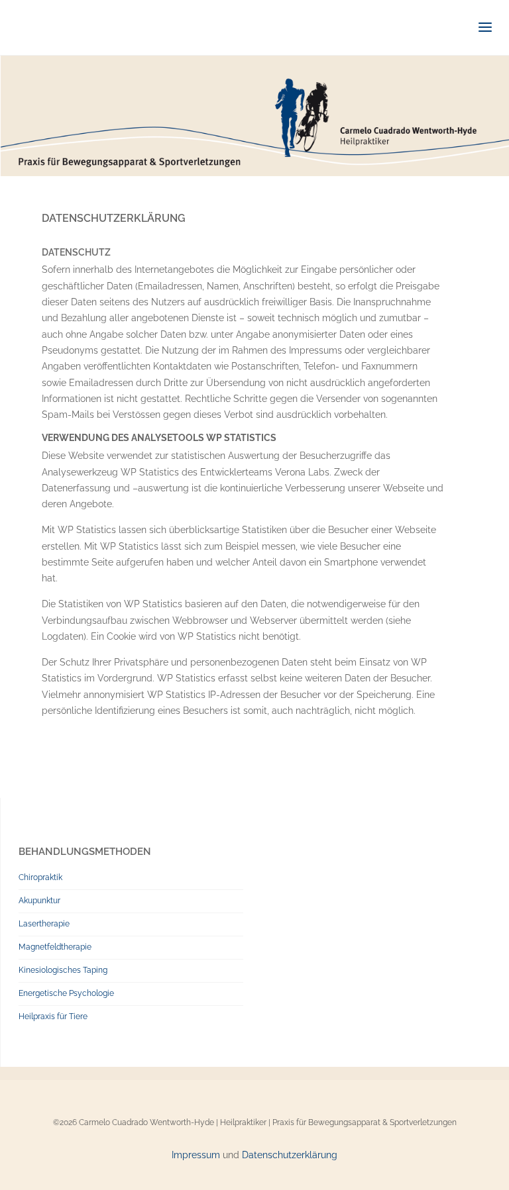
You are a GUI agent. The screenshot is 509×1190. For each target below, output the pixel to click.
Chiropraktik (40, 877)
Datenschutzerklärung (289, 1155)
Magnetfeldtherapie (55, 947)
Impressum (196, 1155)
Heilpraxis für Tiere (53, 1016)
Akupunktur (39, 900)
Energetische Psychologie (66, 993)
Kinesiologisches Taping (63, 970)
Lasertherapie (44, 923)
